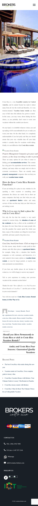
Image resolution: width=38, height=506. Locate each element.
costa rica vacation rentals (25, 315)
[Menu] (34, 4)
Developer (11, 311)
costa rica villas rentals (9, 318)
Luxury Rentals (20, 311)
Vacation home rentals (19, 324)
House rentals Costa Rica (24, 318)
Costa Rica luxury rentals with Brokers (17, 385)
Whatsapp (11, 456)
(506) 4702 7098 (15, 444)
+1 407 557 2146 (17, 450)
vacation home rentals (15, 177)
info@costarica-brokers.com (15, 463)
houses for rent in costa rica (10, 321)
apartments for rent (11, 315)
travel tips (8, 324)
